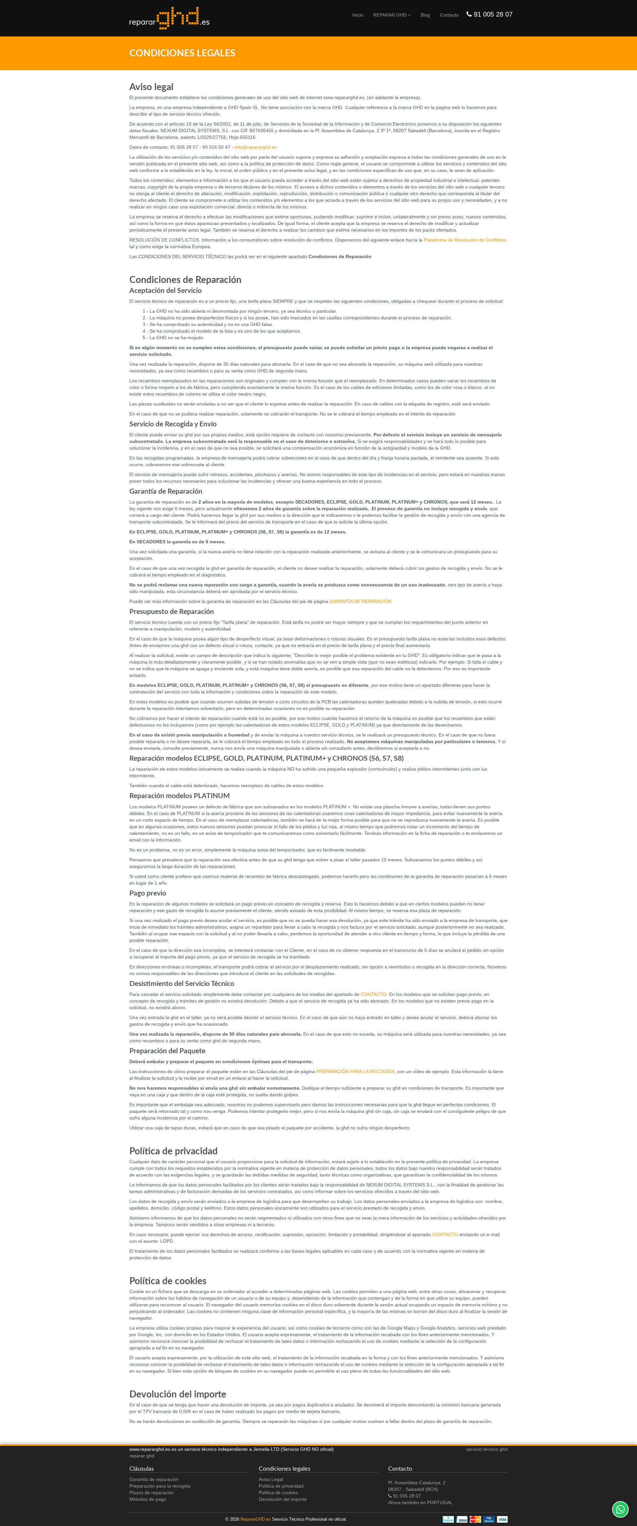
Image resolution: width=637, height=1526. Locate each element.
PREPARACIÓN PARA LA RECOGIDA (355, 1071)
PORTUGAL (440, 1502)
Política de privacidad (281, 1486)
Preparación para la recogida (159, 1486)
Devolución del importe (283, 1499)
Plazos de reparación (151, 1492)
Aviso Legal (271, 1479)
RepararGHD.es (256, 1519)
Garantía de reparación (153, 1479)
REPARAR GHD (390, 15)
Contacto (449, 15)
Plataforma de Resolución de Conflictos (465, 240)
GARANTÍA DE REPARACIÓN (360, 601)
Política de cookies (278, 1492)
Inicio (357, 15)
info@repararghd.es (256, 147)
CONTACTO (374, 994)
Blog (425, 15)
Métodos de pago (147, 1499)
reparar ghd (141, 1455)
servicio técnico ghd (487, 1449)
